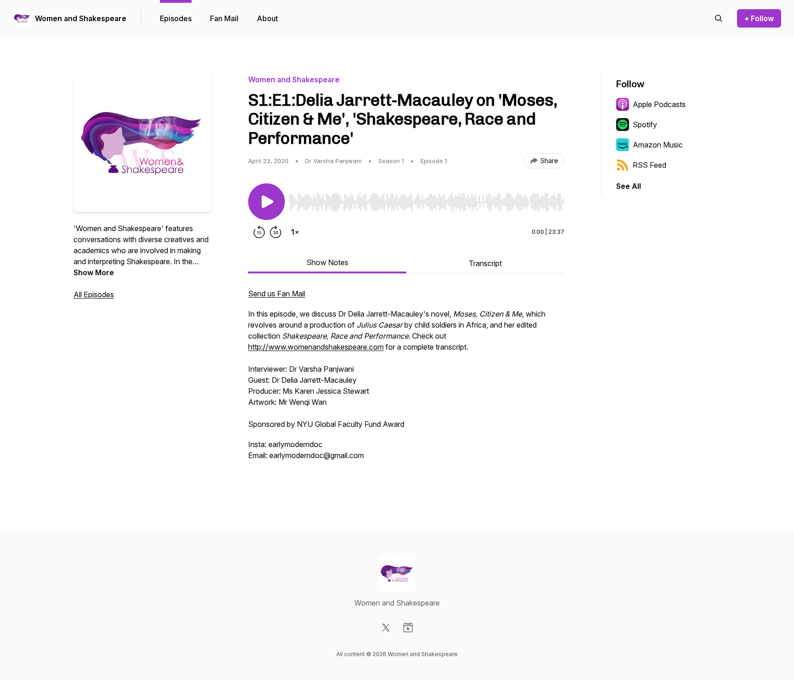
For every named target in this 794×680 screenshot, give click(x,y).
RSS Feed (649, 165)
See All (628, 186)
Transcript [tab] (485, 263)
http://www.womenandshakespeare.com (316, 346)
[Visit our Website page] (408, 627)
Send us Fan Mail (276, 293)
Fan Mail (224, 18)
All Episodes (94, 294)
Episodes (176, 18)
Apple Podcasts (659, 104)
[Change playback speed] (295, 232)
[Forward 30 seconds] (275, 232)
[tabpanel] (406, 384)
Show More (94, 272)
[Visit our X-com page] (386, 627)
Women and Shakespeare (80, 18)
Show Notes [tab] (327, 262)
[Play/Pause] (266, 201)
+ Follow (759, 18)
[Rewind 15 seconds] (259, 232)
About (267, 18)
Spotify (645, 124)
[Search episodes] (718, 18)
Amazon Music (658, 144)
